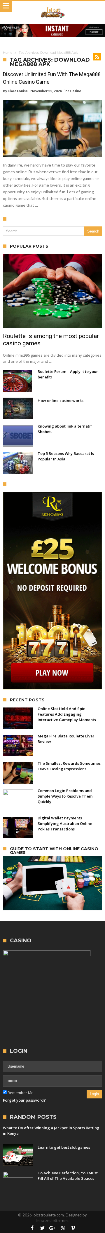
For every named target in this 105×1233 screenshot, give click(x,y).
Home (7, 53)
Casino (75, 91)
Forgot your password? (24, 1100)
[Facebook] (32, 1228)
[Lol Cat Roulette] (52, 6)
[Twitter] (42, 1228)
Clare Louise (18, 91)
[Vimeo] (73, 1228)
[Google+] (52, 1228)
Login (94, 1094)
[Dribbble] (62, 1228)
